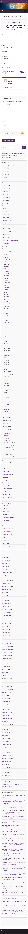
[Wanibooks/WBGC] (7, 517)
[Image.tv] (4, 248)
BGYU (5, 266)
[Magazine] (4, 429)
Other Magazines (8, 442)
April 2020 (4, 772)
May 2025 (4, 598)
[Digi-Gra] (4, 211)
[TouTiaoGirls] (5, 505)
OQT (5, 364)
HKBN (5, 320)
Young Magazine (7, 456)
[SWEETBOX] (5, 503)
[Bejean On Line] (6, 180)
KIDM (5, 332)
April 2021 (4, 738)
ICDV (5, 322)
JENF (5, 327)
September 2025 (6, 586)
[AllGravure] (5, 171)
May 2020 (4, 770)
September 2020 (6, 758)
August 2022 (5, 692)
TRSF (5, 399)
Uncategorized (5, 546)
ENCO (5, 301)
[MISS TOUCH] (5, 468)
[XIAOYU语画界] (6, 528)
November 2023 (6, 649)
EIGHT (5, 299)
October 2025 (5, 583)
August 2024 (5, 623)
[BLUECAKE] (5, 188)
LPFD (5, 341)
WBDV (5, 409)
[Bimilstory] (4, 185)
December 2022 (6, 681)
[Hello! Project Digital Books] (9, 240)
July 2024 (4, 626)
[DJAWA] (4, 214)
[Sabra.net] (4, 494)
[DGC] (3, 208)
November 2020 (6, 752)
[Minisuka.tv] (5, 462)
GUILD (5, 318)
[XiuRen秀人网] (5, 534)
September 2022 (6, 689)
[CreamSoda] (5, 205)
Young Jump (6, 454)
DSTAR (5, 287)
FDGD (5, 311)
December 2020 (6, 750)
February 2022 (5, 709)
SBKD (5, 376)
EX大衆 (5, 435)
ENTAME (6, 433)
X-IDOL (3, 10)
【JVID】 (4, 543)
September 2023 (6, 655)
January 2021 (5, 747)
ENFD (5, 303)
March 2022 (5, 707)
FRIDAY (5, 440)
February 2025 (5, 606)
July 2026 (4, 557)
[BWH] (3, 194)
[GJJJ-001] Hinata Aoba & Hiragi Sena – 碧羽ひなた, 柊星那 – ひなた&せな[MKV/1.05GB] (13, 812)
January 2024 (5, 643)
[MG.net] (4, 460)
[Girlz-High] (13, 29)
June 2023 (4, 664)
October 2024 (5, 618)
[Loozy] (4, 423)
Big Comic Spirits (8, 431)
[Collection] (5, 197)
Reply (22, 71)
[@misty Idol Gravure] (7, 165)
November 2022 (6, 684)
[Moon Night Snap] (6, 474)
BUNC (5, 275)
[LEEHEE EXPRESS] (6, 420)
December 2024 (6, 612)
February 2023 (5, 675)
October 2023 (5, 652)
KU (4, 334)
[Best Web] (5, 183)
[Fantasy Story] (5, 220)
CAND (5, 280)
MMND (5, 348)
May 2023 (4, 666)
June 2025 (4, 595)
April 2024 (4, 635)
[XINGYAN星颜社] (6, 531)
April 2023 (4, 669)
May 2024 (4, 632)
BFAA (5, 264)
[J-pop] (3, 414)
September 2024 (6, 621)
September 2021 (6, 724)
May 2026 (4, 563)
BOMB (5, 271)
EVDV (5, 308)
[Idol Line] (4, 246)
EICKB (5, 294)
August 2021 (5, 727)
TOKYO (6, 395)
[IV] (3, 257)
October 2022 (5, 686)
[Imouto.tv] (4, 251)
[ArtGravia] (4, 174)
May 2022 (4, 701)
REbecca (6, 371)
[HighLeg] (4, 243)
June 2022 (4, 698)
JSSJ (5, 329)
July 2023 (4, 661)
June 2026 (4, 560)
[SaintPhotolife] (6, 497)
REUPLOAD (6, 374)
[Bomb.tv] (4, 191)
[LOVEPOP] (5, 426)
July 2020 (4, 764)
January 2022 (5, 712)
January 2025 (5, 609)
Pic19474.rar (4, 58)
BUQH (5, 278)
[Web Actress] (5, 520)
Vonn (8, 29)
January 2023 (5, 678)
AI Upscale (6, 259)
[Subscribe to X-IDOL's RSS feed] (2, 1)
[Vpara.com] (5, 511)
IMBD (5, 325)
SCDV (5, 381)
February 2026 (5, 572)
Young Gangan (7, 452)
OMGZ (5, 362)
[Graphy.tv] (4, 237)
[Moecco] (4, 471)
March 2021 (5, 741)
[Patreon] (4, 480)
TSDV (5, 404)
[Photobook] (5, 483)
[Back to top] (25, 930)
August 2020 (5, 761)
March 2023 (5, 672)
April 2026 (4, 566)
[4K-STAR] (4, 168)
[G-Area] (4, 226)
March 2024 (5, 638)
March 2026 (5, 569)
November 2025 (6, 580)
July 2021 (4, 729)
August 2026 (5, 555)
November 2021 (6, 718)
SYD (5, 392)
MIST (5, 343)
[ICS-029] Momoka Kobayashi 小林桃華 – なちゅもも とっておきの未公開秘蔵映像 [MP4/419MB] (13, 845)
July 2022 (4, 695)
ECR (5, 289)
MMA (5, 346)
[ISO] (3, 254)
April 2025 (4, 600)
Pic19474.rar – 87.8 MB (7, 47)
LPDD (5, 339)
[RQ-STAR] (4, 491)
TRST (5, 402)
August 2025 (5, 589)
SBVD (5, 378)
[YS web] (4, 540)
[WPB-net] (4, 523)
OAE (5, 355)
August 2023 (5, 658)
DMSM (5, 285)
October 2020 (5, 755)
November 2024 (6, 615)
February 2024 (5, 641)
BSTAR (5, 273)
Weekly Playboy (7, 445)
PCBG (5, 369)
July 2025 (4, 592)
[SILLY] (3, 500)
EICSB (5, 296)
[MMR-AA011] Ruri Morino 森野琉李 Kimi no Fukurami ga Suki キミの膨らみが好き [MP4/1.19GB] (14, 801)
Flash (5, 438)
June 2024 (4, 629)
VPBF (5, 406)
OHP (5, 357)
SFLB (5, 383)
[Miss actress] (5, 465)
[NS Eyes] (4, 477)
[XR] (3, 537)
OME (5, 360)
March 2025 (5, 603)
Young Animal (7, 447)
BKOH (5, 268)
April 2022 (4, 704)
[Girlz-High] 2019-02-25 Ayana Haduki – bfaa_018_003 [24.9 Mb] (15, 17)
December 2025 (6, 578)
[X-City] (4, 526)
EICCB (5, 292)
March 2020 (5, 775)
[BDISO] (4, 177)
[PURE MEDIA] (5, 488)
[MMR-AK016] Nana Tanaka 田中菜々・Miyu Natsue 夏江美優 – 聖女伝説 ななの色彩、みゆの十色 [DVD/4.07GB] (13, 892)
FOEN (5, 315)
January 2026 (5, 575)
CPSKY (5, 282)
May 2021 (4, 735)
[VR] (3, 514)
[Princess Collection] (7, 485)
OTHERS (6, 367)
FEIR (5, 313)
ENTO (5, 306)
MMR (5, 350)
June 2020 (4, 767)
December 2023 (6, 646)
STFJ (5, 390)
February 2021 (5, 744)
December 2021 (6, 715)
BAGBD (5, 261)
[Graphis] (4, 234)
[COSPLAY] (5, 203)
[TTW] (3, 508)
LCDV (5, 336)
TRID (5, 397)
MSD (5, 353)
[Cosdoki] (4, 200)
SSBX (5, 388)
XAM (5, 411)
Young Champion (8, 449)
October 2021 (5, 721)
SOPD (5, 385)
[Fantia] (4, 223)
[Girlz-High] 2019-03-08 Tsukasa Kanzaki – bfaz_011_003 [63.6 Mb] (14, 21)
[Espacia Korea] (5, 217)
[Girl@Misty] (5, 228)
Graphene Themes (11, 932)
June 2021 (4, 732)
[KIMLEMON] (5, 417)
